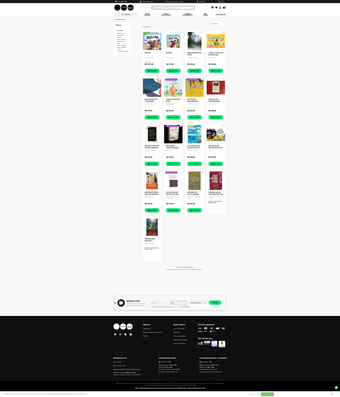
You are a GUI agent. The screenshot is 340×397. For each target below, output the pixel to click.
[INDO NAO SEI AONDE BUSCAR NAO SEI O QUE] (215, 87)
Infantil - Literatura (121, 41)
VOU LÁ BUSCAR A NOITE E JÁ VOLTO (193, 147)
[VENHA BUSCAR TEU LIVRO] (194, 41)
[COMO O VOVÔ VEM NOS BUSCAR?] (215, 41)
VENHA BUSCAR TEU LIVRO (194, 54)
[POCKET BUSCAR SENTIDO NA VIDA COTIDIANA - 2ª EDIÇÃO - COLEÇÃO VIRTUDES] (173, 180)
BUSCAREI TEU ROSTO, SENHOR (193, 193)
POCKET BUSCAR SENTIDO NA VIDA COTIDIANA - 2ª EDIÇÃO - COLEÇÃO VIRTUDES (173, 193)
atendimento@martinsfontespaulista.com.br (125, 369)
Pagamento (176, 332)
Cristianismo (120, 35)
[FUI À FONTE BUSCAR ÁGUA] (194, 87)
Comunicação (120, 33)
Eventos (145, 336)
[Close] (332, 394)
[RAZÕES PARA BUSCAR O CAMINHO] (152, 227)
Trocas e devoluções (179, 336)
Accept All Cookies (267, 394)
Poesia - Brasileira (121, 45)
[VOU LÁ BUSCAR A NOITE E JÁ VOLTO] (194, 134)
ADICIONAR (153, 71)
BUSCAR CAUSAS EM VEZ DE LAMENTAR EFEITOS (152, 147)
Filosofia (119, 37)
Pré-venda (205, 14)
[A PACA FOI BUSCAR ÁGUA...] (173, 87)
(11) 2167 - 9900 (166, 362)
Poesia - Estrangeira (121, 47)
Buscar (154, 8)
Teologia (119, 49)
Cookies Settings (255, 394)
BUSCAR (148, 53)
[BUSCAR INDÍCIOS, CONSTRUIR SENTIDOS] (152, 87)
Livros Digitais (147, 14)
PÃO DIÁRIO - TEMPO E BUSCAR (172, 147)
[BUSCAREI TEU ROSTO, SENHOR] (194, 180)
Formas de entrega (179, 328)
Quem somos (147, 328)
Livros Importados (166, 14)
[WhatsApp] (336, 387)
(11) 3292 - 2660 (121, 365)
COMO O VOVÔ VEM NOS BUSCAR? (216, 54)
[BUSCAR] (152, 41)
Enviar (215, 302)
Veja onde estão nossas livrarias (152, 332)
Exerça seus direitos (179, 343)
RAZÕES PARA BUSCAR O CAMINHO (150, 240)
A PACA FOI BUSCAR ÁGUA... (173, 100)
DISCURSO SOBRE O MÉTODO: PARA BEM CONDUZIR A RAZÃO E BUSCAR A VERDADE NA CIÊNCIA (152, 193)
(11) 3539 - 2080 (207, 362)
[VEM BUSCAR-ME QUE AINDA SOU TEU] (215, 180)
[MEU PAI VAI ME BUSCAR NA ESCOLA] (215, 134)
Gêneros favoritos (195, 302)
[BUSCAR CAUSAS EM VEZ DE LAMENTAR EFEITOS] (152, 134)
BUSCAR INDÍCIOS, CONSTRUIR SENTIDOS (151, 100)
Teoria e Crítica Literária (122, 51)
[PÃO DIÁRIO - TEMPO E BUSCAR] (173, 134)
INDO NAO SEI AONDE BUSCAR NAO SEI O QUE (214, 100)
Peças (118, 43)
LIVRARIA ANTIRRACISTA (188, 14)
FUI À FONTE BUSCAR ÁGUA (192, 100)
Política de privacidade (180, 339)
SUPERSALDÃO (221, 14)
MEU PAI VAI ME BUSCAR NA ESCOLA (216, 147)
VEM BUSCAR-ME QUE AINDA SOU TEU (216, 193)
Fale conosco (117, 362)
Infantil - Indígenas (121, 39)
